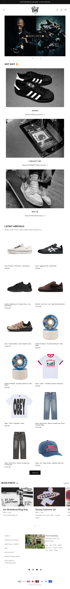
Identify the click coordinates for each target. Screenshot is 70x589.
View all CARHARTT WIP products (34, 165)
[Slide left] (31, 526)
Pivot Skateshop (37, 584)
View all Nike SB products (34, 216)
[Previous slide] (29, 58)
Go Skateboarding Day (15, 509)
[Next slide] (37, 58)
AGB (6, 548)
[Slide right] (39, 526)
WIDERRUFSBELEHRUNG (12, 556)
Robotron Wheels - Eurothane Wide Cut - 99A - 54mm (49, 344)
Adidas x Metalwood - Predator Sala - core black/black (18, 304)
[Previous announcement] (4, 2)
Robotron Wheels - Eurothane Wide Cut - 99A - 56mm (18, 384)
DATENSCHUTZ (9, 552)
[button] (4, 10)
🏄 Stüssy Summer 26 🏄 (35, 36)
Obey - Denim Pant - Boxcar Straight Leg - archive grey (17, 463)
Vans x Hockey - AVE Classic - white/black (17, 266)
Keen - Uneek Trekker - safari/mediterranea (18, 344)
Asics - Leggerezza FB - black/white (46, 266)
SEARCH (7, 536)
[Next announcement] (66, 2)
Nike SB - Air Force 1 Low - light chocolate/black (50, 304)
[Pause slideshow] (41, 58)
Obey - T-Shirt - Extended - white (14, 423)
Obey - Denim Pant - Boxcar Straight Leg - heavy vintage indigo (50, 424)
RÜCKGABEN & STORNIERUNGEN (10, 562)
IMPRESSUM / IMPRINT (12, 544)
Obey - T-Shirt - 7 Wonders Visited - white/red (49, 383)
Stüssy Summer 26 (45, 509)
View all (35, 473)
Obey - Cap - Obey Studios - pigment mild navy (49, 463)
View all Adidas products (34, 114)
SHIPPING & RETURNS (12, 540)
